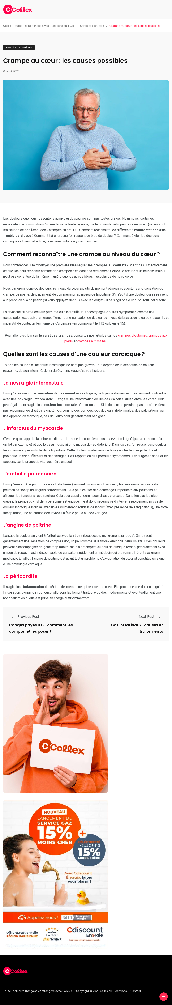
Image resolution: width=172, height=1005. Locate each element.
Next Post (147, 616)
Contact (135, 991)
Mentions (121, 991)
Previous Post (28, 616)
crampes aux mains (91, 341)
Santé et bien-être (18, 47)
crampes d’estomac (132, 336)
